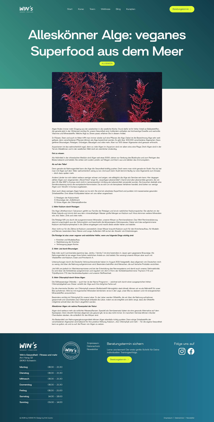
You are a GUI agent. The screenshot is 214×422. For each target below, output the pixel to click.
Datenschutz (93, 346)
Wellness (105, 9)
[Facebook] (191, 354)
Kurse (81, 9)
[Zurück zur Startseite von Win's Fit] (26, 13)
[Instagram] (182, 354)
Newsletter (92, 349)
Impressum (93, 343)
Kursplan (130, 9)
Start (69, 9)
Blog (118, 9)
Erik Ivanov (48, 418)
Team (92, 9)
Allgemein (107, 64)
